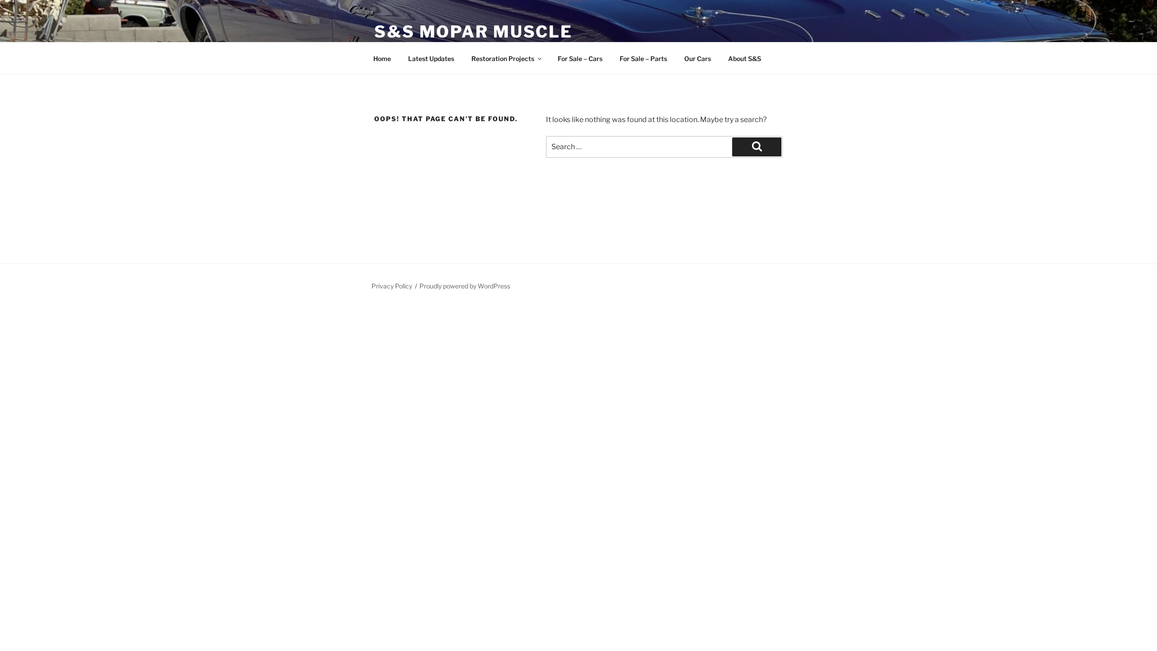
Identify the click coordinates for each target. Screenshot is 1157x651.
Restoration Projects (502, 58)
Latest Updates (431, 58)
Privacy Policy (392, 286)
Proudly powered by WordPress (464, 286)
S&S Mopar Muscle (473, 32)
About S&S (744, 58)
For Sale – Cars (580, 58)
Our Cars (697, 58)
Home (382, 58)
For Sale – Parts (643, 58)
